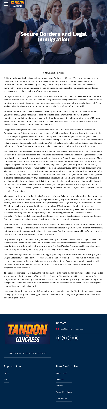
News (6, 379)
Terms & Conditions (64, 392)
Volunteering (61, 373)
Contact (59, 386)
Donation (60, 379)
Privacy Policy (61, 398)
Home (6, 373)
